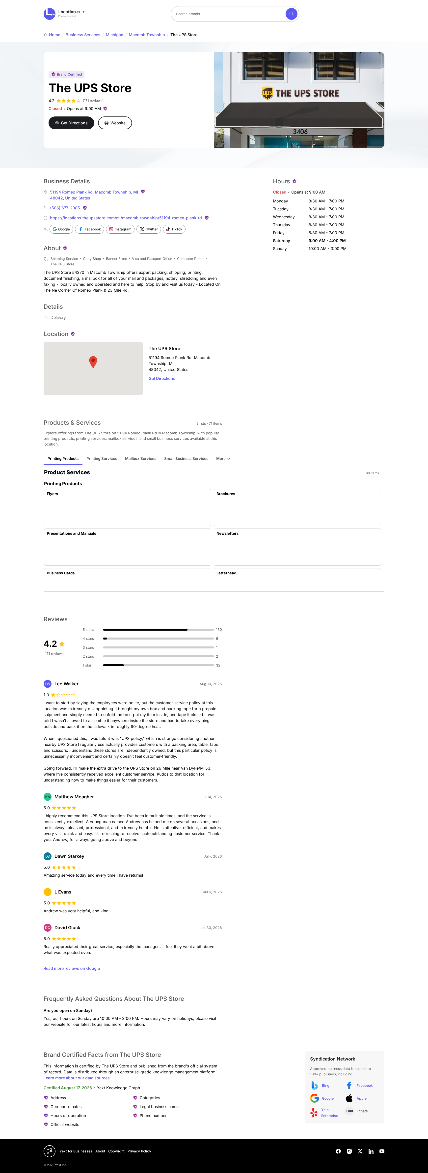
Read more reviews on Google (72, 968)
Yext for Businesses (75, 1151)
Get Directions (162, 378)
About (100, 1151)
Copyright (116, 1151)
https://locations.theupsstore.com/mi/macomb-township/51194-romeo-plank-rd (126, 217)
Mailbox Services (140, 458)
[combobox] (235, 14)
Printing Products (63, 458)
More (221, 458)
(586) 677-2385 (65, 207)
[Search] (291, 14)
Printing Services (101, 458)
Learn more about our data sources (77, 1077)
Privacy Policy (139, 1151)
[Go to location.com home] (64, 14)
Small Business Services (186, 458)
